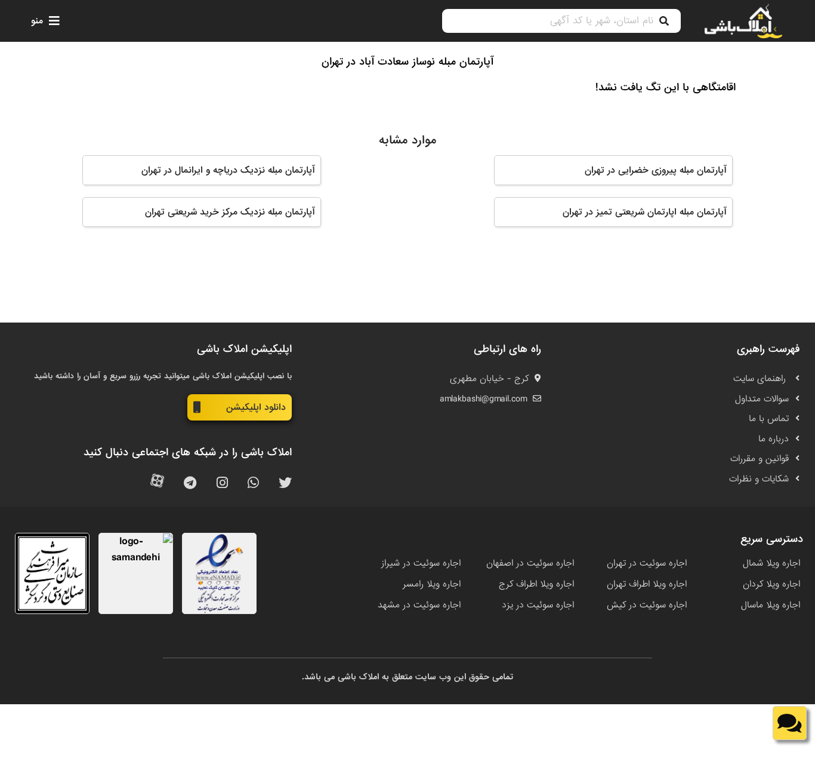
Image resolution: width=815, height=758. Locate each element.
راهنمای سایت (761, 379)
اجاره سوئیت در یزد (538, 605)
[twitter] (285, 483)
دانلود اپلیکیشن (256, 407)
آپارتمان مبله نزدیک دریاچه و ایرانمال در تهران (227, 170)
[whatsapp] (253, 483)
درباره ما (773, 439)
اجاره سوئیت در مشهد (419, 605)
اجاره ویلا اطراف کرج (536, 584)
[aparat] (157, 483)
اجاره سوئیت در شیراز (421, 563)
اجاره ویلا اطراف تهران (647, 584)
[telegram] (190, 483)
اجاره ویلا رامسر (432, 584)
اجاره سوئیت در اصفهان (530, 563)
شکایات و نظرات (759, 479)
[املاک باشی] (743, 21)
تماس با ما (769, 419)
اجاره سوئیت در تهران (647, 563)
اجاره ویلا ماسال (770, 605)
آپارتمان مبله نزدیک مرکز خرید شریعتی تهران (229, 212)
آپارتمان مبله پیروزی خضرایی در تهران (655, 170)
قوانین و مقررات (759, 459)
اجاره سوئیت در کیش (647, 605)
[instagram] (222, 483)
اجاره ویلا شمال (771, 563)
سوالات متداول (762, 399)
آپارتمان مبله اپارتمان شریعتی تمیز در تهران (644, 212)
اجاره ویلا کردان (771, 584)
